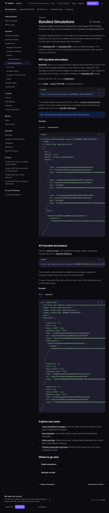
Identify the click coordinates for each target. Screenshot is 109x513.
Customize (42, 507)
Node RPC (43, 65)
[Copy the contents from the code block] (99, 89)
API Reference (42, 9)
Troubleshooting (56, 9)
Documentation (10, 9)
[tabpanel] (72, 186)
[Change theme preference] (102, 3)
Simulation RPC (65, 47)
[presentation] (72, 186)
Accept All (20, 507)
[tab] (42, 127)
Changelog (69, 9)
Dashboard (69, 79)
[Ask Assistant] (102, 89)
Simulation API (49, 47)
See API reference (64, 254)
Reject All (9, 507)
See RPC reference (68, 108)
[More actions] (103, 22)
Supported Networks (26, 9)
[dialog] (26, 502)
